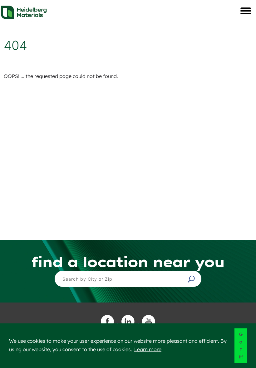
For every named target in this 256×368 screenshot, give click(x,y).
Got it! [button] (241, 346)
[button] (192, 278)
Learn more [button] (147, 349)
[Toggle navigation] (245, 10)
